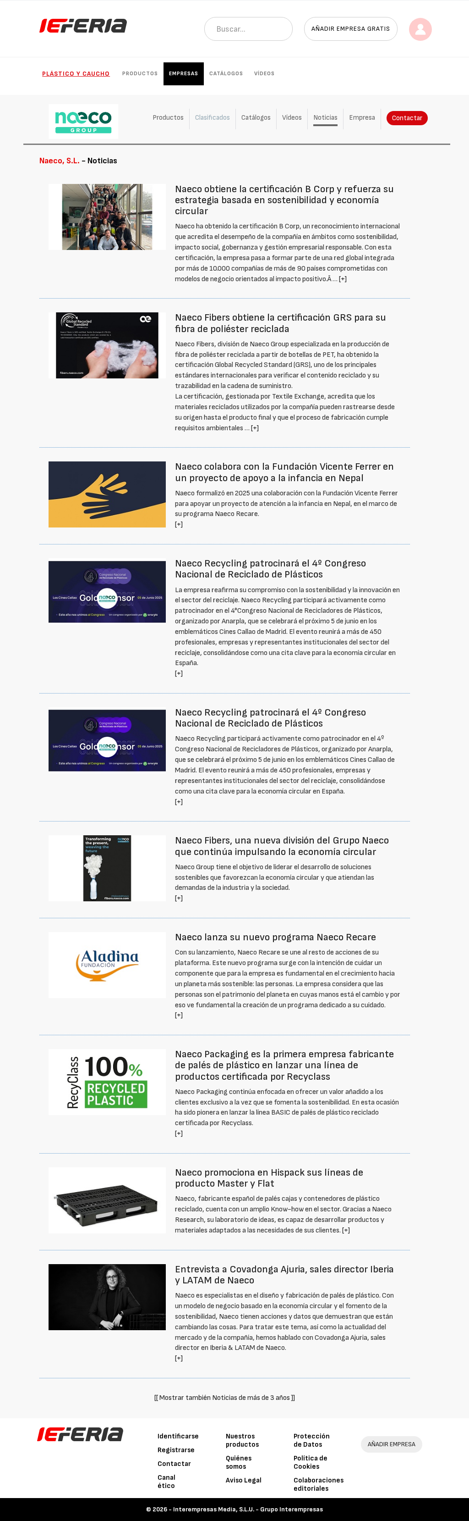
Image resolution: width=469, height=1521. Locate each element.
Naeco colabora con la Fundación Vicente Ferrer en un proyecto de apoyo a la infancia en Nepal (284, 472)
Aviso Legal (244, 1480)
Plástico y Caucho (76, 74)
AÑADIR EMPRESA (391, 1444)
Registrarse (176, 1450)
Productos (140, 73)
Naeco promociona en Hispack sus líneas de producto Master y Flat (269, 1178)
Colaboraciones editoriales (319, 1484)
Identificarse (178, 1436)
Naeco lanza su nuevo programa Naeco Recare (275, 937)
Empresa (362, 117)
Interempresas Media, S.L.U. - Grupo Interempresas (248, 1509)
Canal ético (166, 1481)
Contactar (407, 118)
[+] (343, 279)
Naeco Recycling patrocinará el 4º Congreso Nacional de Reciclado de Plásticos (270, 569)
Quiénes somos (238, 1462)
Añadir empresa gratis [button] (350, 29)
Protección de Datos (312, 1440)
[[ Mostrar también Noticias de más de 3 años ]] (224, 1397)
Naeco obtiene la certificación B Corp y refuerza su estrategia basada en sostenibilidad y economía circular (284, 200)
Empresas (183, 73)
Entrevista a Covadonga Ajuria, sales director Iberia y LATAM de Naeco (284, 1275)
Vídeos (264, 73)
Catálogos (226, 73)
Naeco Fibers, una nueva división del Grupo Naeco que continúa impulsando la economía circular (282, 846)
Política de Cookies (310, 1462)
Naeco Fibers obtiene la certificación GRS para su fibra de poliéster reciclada (280, 323)
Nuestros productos (242, 1440)
